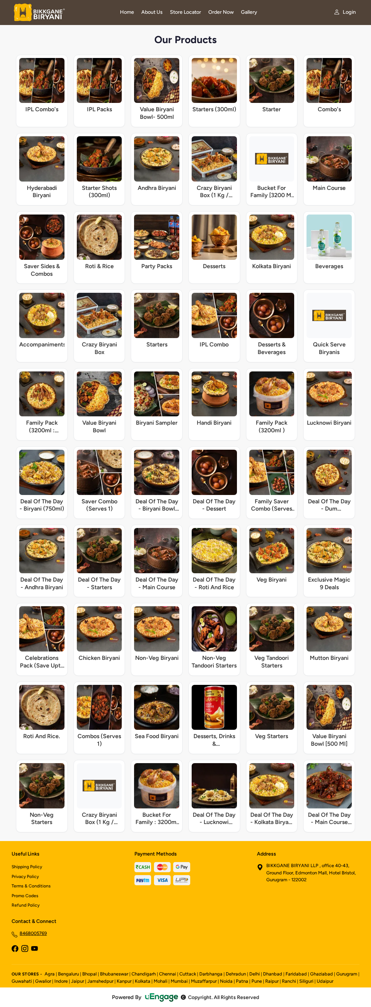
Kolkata (142, 981)
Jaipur (77, 981)
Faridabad (296, 974)
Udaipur (325, 981)
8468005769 (33, 933)
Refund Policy (25, 905)
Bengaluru (68, 974)
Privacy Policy (25, 876)
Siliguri (306, 981)
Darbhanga (210, 974)
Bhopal (89, 974)
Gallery (249, 12)
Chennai (167, 974)
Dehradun (236, 974)
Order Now (221, 12)
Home (127, 12)
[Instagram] (24, 949)
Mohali (160, 981)
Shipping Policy (27, 866)
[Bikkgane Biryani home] (61, 12)
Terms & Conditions (31, 886)
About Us (152, 12)
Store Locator (185, 12)
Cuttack (187, 974)
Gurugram (346, 974)
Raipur (272, 981)
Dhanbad (272, 974)
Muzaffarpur (204, 981)
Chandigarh (144, 974)
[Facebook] (15, 949)
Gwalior (43, 981)
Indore (61, 981)
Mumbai (179, 981)
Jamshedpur (100, 981)
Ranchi (289, 981)
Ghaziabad (321, 974)
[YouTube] (34, 949)
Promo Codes (25, 895)
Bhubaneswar (114, 974)
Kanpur (124, 981)
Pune (256, 981)
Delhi (254, 974)
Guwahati (22, 981)
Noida (226, 981)
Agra (50, 974)
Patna (242, 981)
